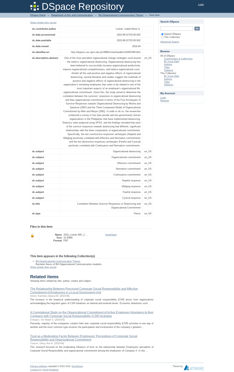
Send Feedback (50, 370)
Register (164, 100)
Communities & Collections (178, 58)
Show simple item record (43, 22)
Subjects (168, 70)
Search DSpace (172, 34)
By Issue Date (171, 61)
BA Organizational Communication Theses (121, 15)
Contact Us (35, 370)
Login (201, 4)
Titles (167, 67)
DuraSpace (77, 366)
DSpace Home (38, 15)
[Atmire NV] (194, 368)
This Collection (172, 37)
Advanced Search (169, 41)
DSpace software (38, 366)
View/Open (111, 234)
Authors (168, 64)
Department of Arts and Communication (72, 15)
